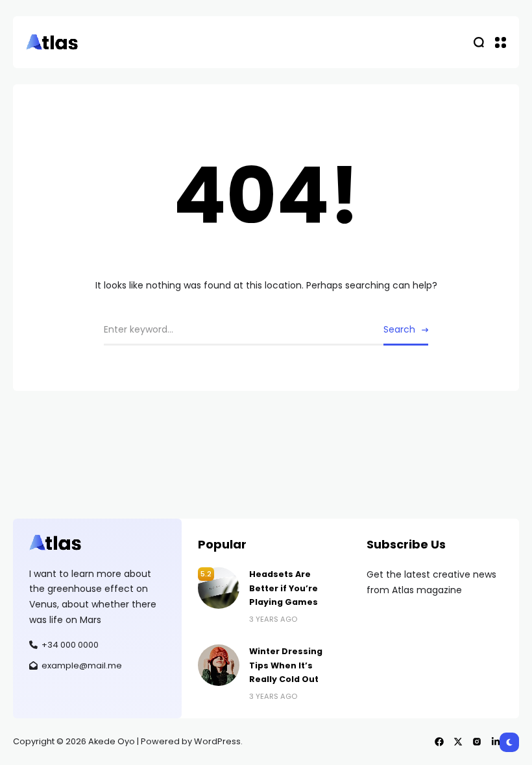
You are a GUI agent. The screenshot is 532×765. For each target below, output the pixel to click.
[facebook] (439, 741)
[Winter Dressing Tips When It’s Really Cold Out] (218, 665)
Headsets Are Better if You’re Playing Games (283, 588)
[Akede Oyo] (52, 42)
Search (399, 329)
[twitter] (458, 741)
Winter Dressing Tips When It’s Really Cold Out (285, 665)
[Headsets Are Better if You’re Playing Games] (218, 588)
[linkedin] (495, 741)
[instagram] (476, 741)
